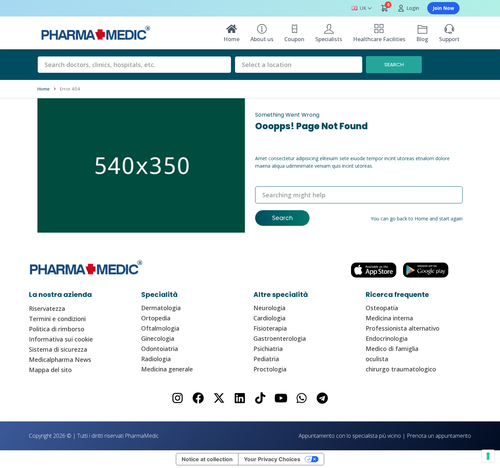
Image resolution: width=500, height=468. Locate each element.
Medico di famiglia (392, 349)
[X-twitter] (219, 398)
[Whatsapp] (302, 398)
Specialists (328, 39)
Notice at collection (207, 459)
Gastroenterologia (279, 338)
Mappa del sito (50, 370)
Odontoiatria (159, 349)
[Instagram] (178, 398)
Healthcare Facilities (379, 39)
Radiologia (156, 359)
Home (231, 39)
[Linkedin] (240, 398)
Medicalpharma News (60, 359)
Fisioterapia (270, 328)
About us (261, 39)
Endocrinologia (386, 338)
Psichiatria (268, 349)
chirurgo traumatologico (401, 369)
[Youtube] (281, 398)
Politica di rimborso (56, 329)
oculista (377, 359)
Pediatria (266, 359)
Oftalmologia (160, 328)
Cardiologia (269, 318)
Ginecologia (157, 338)
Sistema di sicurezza (58, 349)
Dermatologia (161, 308)
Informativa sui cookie (61, 339)
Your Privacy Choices (272, 459)
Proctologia (269, 369)
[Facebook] (198, 398)
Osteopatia (382, 308)
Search (282, 218)
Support (449, 39)
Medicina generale (167, 369)
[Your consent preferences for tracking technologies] (488, 456)
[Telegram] (322, 398)
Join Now (443, 8)
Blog (422, 39)
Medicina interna (389, 318)
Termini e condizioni (57, 319)
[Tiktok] (260, 398)
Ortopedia (155, 318)
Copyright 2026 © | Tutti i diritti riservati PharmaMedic (94, 435)
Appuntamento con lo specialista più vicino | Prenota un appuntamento (385, 435)
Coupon (294, 39)
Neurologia (269, 308)
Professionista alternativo (402, 328)
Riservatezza (47, 308)
